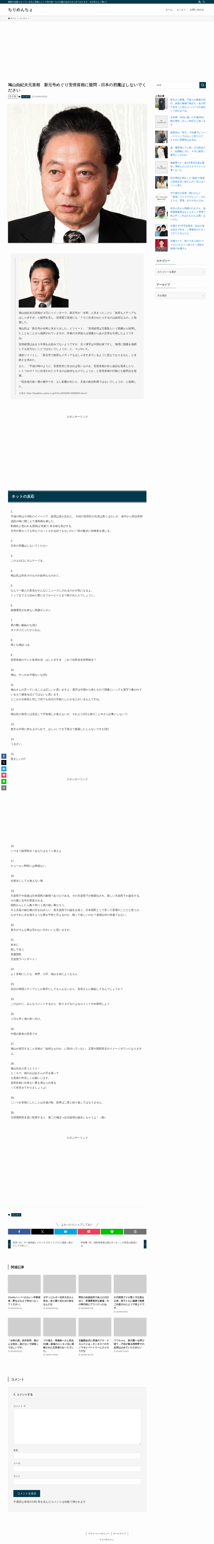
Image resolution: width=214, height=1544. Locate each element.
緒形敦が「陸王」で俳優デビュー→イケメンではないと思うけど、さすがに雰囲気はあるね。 (187, 136)
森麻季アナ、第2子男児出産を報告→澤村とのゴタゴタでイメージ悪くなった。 (187, 166)
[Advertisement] (107, 46)
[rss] (199, 2)
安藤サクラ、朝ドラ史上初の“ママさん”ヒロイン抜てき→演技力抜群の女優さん (187, 245)
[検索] (204, 2)
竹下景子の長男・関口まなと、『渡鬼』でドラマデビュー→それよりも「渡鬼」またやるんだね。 (187, 197)
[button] (19, 1231)
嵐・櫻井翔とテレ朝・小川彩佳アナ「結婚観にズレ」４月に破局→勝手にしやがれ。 (187, 151)
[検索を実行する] (202, 85)
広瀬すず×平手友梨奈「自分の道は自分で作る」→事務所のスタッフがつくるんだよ (187, 229)
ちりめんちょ (20, 10)
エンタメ (26, 97)
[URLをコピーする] (135, 1231)
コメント (19, 1406)
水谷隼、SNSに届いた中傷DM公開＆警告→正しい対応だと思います (187, 121)
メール (16, 1463)
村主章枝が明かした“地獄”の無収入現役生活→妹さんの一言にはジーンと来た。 (187, 182)
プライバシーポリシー (99, 1533)
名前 (15, 1450)
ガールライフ (119, 1533)
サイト (16, 1476)
